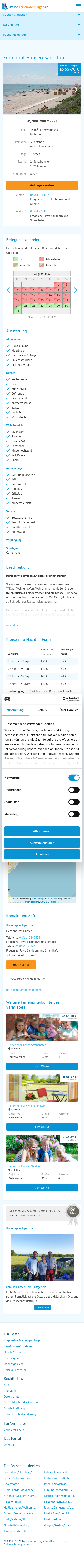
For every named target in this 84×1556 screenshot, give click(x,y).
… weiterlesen (42, 1307)
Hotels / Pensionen (15, 1352)
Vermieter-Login (14, 1430)
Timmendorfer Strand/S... (19, 1531)
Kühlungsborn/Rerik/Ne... (59, 1490)
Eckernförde (11, 1484)
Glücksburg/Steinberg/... (19, 1472)
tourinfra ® (52, 898)
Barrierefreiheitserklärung (20, 1414)
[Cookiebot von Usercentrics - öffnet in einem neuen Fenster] (62, 699)
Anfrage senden (42, 185)
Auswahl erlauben (42, 842)
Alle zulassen (42, 831)
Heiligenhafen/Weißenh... (20, 1507)
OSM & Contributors (50, 901)
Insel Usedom (52, 1519)
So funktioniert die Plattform (21, 1402)
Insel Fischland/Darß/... (58, 1501)
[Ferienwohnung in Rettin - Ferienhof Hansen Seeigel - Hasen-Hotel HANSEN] (42, 1154)
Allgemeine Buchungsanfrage (22, 1340)
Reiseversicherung (15, 1370)
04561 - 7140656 (40, 195)
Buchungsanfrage (15, 34)
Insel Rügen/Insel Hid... (58, 1513)
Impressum (10, 1390)
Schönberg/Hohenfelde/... (20, 1496)
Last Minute (11, 24)
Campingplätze (13, 1358)
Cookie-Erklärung (14, 1408)
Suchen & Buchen (15, 14)
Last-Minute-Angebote (18, 1346)
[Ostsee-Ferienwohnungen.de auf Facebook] (7, 1452)
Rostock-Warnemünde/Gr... (60, 1496)
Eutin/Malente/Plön (16, 1519)
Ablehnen (42, 854)
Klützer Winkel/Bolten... (58, 1478)
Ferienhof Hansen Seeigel (24, 1166)
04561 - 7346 (38, 211)
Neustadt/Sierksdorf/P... (18, 1525)
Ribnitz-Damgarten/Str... (59, 1507)
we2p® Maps (38, 898)
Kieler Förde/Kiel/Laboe (19, 1490)
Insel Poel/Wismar (55, 1484)
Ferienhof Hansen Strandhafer (27, 1045)
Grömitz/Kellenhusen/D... (19, 1513)
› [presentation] (76, 88)
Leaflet (15, 898)
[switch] (74, 790)
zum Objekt (42, 1066)
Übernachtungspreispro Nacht (69, 69)
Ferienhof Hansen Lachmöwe (26, 1106)
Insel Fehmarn (12, 1501)
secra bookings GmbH (39, 1541)
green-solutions (32, 901)
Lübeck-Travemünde (56, 1472)
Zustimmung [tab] (15, 710)
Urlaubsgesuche (14, 1364)
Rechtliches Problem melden (24, 990)
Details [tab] (42, 710)
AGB (6, 1385)
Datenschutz (11, 1396)
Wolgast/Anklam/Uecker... (59, 1525)
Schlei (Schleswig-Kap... (18, 1478)
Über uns (9, 1445)
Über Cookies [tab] (69, 710)
